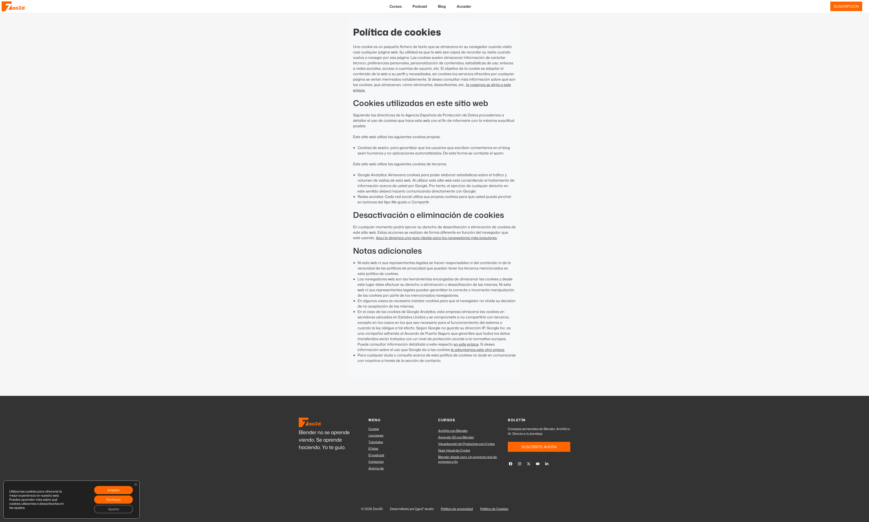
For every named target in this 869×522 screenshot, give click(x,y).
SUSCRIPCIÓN (846, 6)
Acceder (464, 6)
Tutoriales (375, 442)
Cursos (395, 6)
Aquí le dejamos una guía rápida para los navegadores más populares (436, 237)
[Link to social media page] (510, 464)
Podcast (420, 6)
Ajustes (113, 509)
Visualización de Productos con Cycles (466, 444)
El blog (373, 448)
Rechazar (113, 499)
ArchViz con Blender (453, 430)
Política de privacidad (457, 509)
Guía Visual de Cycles (454, 450)
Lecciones (375, 435)
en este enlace (466, 344)
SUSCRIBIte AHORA (539, 446)
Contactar (376, 461)
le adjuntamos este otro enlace (477, 349)
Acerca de (376, 468)
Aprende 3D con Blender (456, 437)
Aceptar (113, 490)
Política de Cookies (494, 509)
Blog (442, 6)
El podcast (376, 455)
